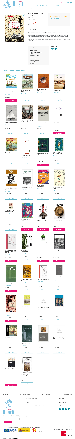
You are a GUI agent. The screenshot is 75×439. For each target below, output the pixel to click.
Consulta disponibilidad (27, 100)
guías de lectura (50, 8)
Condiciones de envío (67, 394)
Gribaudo (35, 50)
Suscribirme (7, 421)
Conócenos (5, 394)
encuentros (22, 8)
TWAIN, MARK (7, 94)
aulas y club (30, 8)
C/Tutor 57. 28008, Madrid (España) (65, 399)
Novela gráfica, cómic (10, 13)
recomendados (61, 8)
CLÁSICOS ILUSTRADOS (18, 13)
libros (15, 8)
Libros (6, 13)
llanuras (69, 8)
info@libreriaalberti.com (63, 405)
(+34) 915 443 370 (62, 402)
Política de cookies (46, 394)
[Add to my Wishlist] (23, 15)
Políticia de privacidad (25, 394)
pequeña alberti (40, 8)
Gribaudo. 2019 (31, 19)
